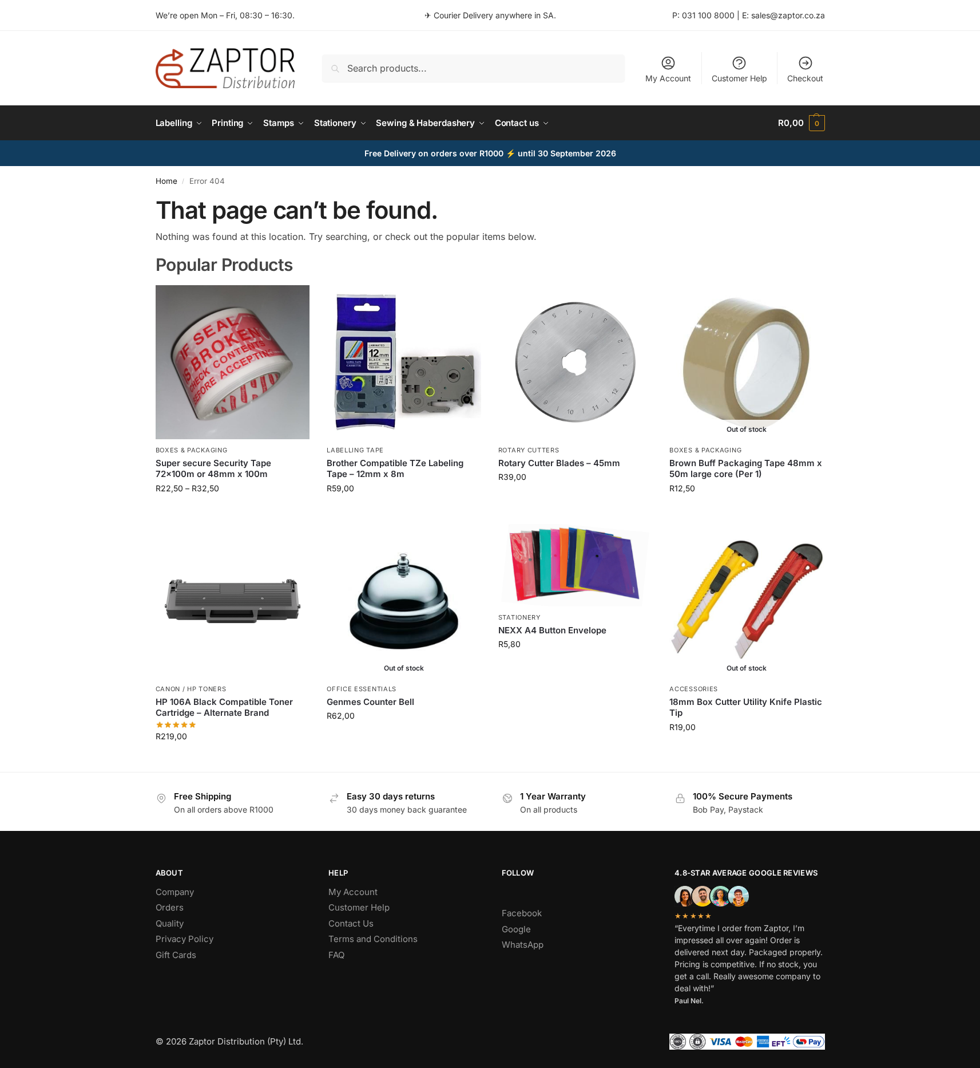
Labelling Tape (355, 450)
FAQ (336, 954)
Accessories (693, 689)
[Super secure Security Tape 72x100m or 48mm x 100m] (233, 362)
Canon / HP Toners (191, 689)
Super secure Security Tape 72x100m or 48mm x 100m (213, 469)
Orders (170, 907)
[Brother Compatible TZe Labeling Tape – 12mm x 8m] (404, 362)
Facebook (522, 913)
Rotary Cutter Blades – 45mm (559, 463)
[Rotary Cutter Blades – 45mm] (575, 362)
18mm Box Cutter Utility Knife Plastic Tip (745, 707)
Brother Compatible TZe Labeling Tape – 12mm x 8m (395, 469)
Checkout (805, 78)
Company (175, 891)
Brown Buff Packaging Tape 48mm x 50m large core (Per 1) (745, 469)
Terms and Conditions (373, 938)
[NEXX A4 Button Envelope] (575, 565)
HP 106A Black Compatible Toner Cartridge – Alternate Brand (224, 707)
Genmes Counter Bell (370, 701)
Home (166, 181)
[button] (801, 123)
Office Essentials (361, 689)
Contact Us (351, 923)
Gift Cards (176, 954)
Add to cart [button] (575, 501)
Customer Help (739, 78)
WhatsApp (522, 944)
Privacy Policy (184, 938)
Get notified (746, 512)
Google (516, 929)
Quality (170, 923)
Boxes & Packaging (192, 450)
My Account (668, 78)
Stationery (519, 617)
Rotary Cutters (529, 450)
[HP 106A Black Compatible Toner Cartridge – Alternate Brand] (233, 601)
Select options (232, 512)
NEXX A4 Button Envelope (552, 630)
